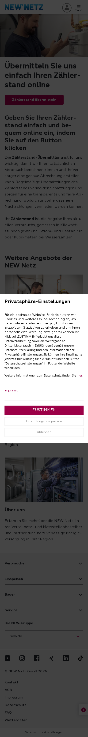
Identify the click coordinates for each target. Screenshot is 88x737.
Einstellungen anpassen (44, 421)
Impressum (13, 390)
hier (79, 375)
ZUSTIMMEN (44, 410)
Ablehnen (44, 432)
